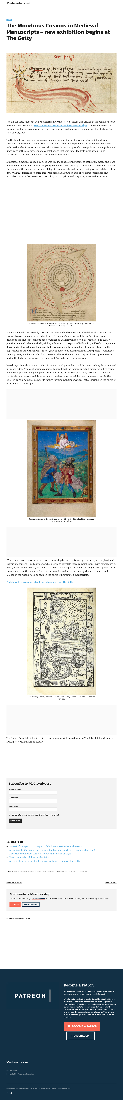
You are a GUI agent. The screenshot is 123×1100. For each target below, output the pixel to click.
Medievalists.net (18, 3)
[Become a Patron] (82, 1029)
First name (13, 797)
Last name (13, 806)
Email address (15, 789)
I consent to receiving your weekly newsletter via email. (35, 814)
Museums (62, 871)
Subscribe (15, 820)
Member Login (30, 904)
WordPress (46, 1088)
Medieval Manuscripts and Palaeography (35, 871)
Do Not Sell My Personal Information (20, 1074)
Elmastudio (66, 1088)
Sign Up (15, 904)
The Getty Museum (78, 871)
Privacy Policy (11, 1070)
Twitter (11, 1092)
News (9, 20)
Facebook (8, 1092)
